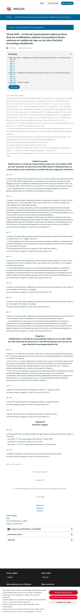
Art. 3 (12, 63)
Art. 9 (12, 77)
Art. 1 (13, 60)
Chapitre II (40, 73)
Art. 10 (13, 78)
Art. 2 (12, 61)
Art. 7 (12, 71)
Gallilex (10, 577)
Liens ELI (45, 577)
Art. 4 (12, 65)
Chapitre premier (40, 58)
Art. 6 (12, 69)
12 (48, 227)
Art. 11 (13, 80)
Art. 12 (13, 84)
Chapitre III (18, 82)
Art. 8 (12, 75)
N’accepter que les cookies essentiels (63, 597)
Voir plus (14, 87)
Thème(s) (11, 540)
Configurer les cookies (63, 602)
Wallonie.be (53, 3)
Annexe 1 (40, 505)
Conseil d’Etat (11, 515)
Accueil (8, 17)
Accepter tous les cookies (63, 592)
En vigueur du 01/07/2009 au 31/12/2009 (24, 529)
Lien (7, 518)
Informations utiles (15, 534)
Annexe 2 (40, 508)
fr (41, 3)
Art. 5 (12, 67)
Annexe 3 (40, 511)
